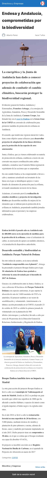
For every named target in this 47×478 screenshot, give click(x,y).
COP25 (15, 458)
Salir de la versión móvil (23, 474)
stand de (23, 119)
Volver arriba (40, 467)
